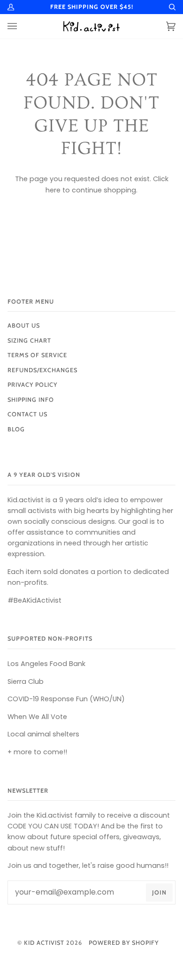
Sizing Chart (29, 340)
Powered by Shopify (124, 942)
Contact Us (27, 414)
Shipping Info (31, 399)
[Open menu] (22, 26)
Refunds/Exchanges (42, 370)
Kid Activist (44, 942)
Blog (16, 429)
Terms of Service (37, 355)
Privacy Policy (32, 384)
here (53, 190)
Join (159, 892)
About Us (24, 325)
